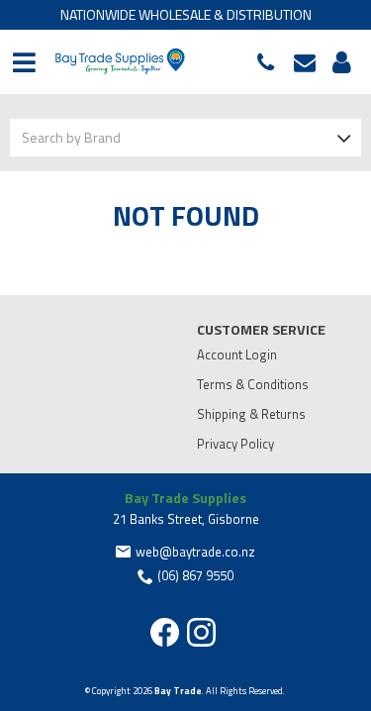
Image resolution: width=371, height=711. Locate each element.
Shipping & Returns (251, 414)
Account (338, 62)
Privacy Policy (235, 444)
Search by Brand (71, 137)
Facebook (164, 632)
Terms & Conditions (253, 384)
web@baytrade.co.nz (309, 62)
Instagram (201, 632)
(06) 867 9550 (270, 62)
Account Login (237, 354)
